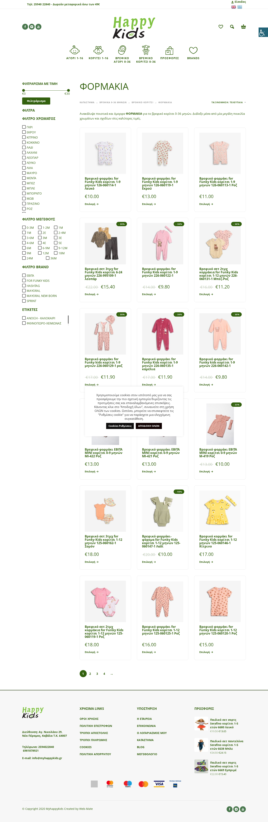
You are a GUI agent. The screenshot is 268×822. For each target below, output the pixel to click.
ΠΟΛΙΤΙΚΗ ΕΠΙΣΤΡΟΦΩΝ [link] (96, 726)
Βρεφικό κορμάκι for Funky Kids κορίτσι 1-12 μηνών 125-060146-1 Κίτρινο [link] (218, 541)
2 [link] (90, 674)
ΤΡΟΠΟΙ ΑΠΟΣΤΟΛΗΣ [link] (94, 733)
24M (30, 258)
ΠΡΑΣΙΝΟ (33, 204)
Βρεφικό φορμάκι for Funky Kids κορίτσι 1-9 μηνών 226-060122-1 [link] (160, 272)
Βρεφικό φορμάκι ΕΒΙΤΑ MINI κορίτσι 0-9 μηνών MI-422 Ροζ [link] (103, 452)
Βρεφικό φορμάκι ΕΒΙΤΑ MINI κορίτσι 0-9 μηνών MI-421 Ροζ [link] (161, 452)
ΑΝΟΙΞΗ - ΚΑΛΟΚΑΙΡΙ (41, 318)
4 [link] (104, 674)
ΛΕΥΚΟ (31, 163)
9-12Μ (62, 248)
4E (44, 243)
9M (29, 253)
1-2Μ (46, 228)
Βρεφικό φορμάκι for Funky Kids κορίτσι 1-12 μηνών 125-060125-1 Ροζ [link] (161, 630)
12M (46, 253)
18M (61, 253)
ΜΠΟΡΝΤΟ (34, 193)
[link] (263, 32)
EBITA (30, 275)
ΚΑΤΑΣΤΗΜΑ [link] (87, 102)
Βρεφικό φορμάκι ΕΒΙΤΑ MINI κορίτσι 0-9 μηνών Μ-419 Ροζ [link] (218, 452)
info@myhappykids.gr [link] (47, 758)
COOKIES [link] (86, 747)
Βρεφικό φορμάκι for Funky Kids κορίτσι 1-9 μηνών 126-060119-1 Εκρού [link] (160, 183)
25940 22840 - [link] (43, 4)
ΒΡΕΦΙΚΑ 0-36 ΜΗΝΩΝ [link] (113, 102)
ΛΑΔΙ (30, 147)
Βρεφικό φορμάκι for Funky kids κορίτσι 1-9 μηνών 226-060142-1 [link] (217, 362)
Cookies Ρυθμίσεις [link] (119, 426)
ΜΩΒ (30, 198)
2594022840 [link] (46, 747)
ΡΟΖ (30, 209)
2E (44, 233)
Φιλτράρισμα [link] (36, 101)
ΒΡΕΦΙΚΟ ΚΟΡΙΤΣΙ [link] (142, 102)
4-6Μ (30, 243)
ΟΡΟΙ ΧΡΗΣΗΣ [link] (89, 719)
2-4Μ (62, 233)
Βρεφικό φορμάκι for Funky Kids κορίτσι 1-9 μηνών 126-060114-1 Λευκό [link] (102, 183)
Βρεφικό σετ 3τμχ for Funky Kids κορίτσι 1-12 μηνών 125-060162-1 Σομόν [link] (103, 541)
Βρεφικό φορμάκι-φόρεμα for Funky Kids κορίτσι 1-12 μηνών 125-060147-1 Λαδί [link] (161, 541)
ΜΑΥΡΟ (32, 173)
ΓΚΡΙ (30, 127)
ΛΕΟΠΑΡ (32, 158)
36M (53, 258)
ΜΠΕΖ (31, 183)
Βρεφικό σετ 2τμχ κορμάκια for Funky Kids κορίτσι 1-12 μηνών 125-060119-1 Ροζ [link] (104, 632)
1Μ (29, 233)
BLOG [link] (140, 747)
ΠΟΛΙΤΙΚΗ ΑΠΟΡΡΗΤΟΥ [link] (95, 754)
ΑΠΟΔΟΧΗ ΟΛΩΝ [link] (149, 426)
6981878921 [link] (31, 750)
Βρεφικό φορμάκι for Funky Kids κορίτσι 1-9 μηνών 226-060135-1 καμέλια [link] (160, 364)
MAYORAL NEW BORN (42, 296)
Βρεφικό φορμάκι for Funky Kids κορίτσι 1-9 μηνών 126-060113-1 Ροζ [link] (218, 181)
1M (60, 228)
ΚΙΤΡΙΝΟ (32, 137)
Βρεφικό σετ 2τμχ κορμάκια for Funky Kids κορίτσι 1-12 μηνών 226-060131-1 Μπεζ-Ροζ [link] (218, 274)
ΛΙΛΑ (30, 168)
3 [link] (97, 674)
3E (60, 238)
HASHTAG (33, 285)
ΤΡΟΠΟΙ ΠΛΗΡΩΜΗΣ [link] (93, 740)
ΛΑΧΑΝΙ (32, 152)
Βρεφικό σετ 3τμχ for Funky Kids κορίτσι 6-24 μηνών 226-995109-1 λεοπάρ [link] (103, 274)
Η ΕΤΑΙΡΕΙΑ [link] (144, 719)
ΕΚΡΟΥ (31, 132)
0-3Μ (30, 228)
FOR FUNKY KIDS (38, 281)
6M (29, 248)
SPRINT (31, 301)
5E (60, 243)
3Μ (45, 238)
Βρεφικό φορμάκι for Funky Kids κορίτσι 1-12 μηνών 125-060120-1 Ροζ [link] (218, 630)
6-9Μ (46, 248)
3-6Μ (30, 238)
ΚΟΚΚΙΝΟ (33, 142)
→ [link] (111, 673)
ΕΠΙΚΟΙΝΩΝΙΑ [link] (146, 726)
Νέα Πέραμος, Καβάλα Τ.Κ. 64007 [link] (45, 736)
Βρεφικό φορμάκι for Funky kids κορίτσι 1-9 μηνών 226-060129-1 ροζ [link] (103, 362)
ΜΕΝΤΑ (31, 178)
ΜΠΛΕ (31, 188)
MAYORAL (33, 291)
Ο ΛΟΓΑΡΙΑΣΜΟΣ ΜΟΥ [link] (152, 733)
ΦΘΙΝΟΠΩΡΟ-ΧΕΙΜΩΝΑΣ (44, 323)
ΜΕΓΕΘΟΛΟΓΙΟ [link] (147, 754)
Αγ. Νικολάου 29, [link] (50, 732)
